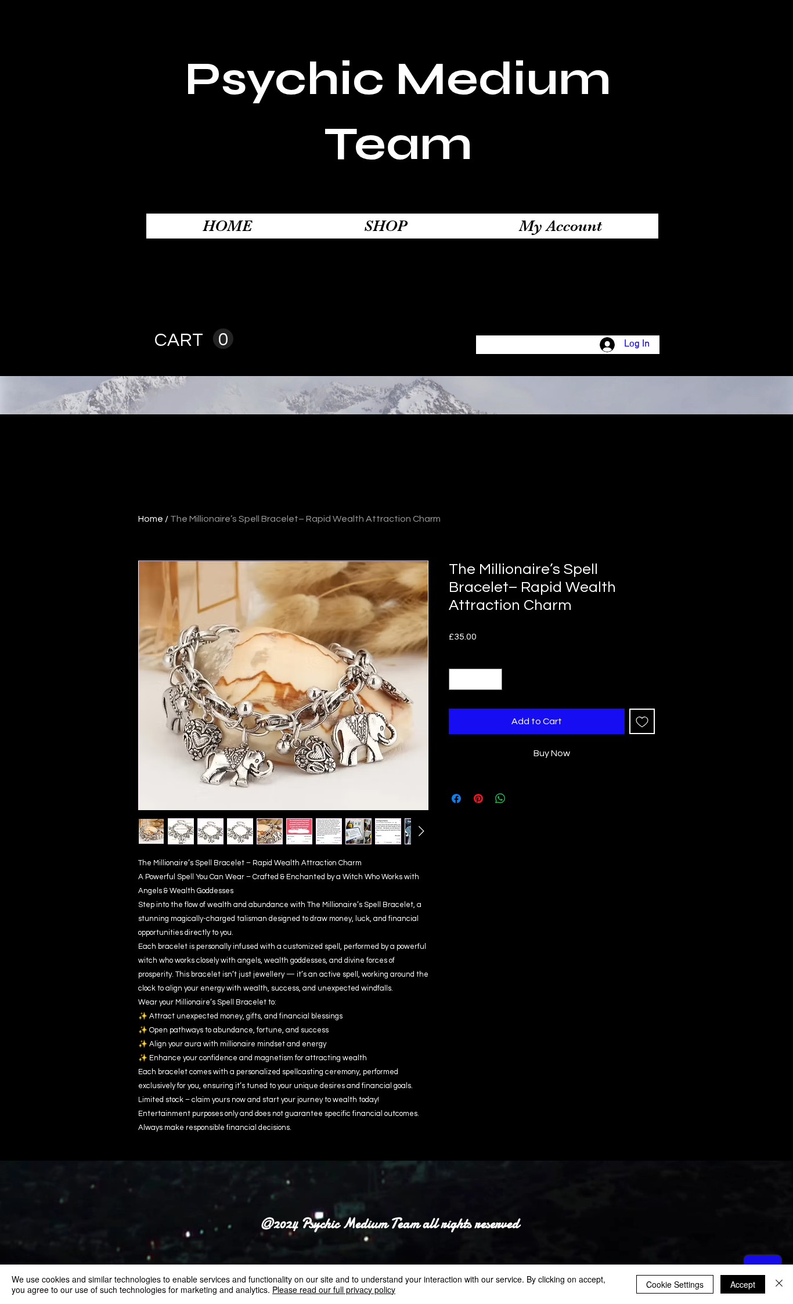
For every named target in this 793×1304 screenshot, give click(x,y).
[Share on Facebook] (456, 798)
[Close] (779, 1284)
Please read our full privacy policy (333, 1289)
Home (150, 518)
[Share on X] (522, 798)
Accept (742, 1284)
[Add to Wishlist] (642, 721)
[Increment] (493, 679)
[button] (193, 339)
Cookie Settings (675, 1284)
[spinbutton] (475, 679)
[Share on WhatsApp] (500, 798)
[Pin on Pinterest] (478, 798)
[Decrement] (457, 679)
